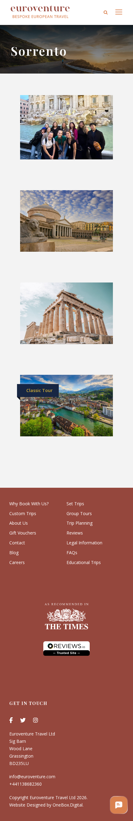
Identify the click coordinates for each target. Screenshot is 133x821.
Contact (17, 543)
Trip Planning (79, 523)
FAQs (71, 552)
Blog (14, 552)
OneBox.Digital (68, 805)
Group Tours (79, 513)
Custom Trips (22, 513)
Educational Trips (83, 562)
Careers (17, 562)
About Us (18, 523)
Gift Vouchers (22, 533)
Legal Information (84, 543)
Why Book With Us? (29, 504)
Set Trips (75, 504)
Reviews (74, 533)
